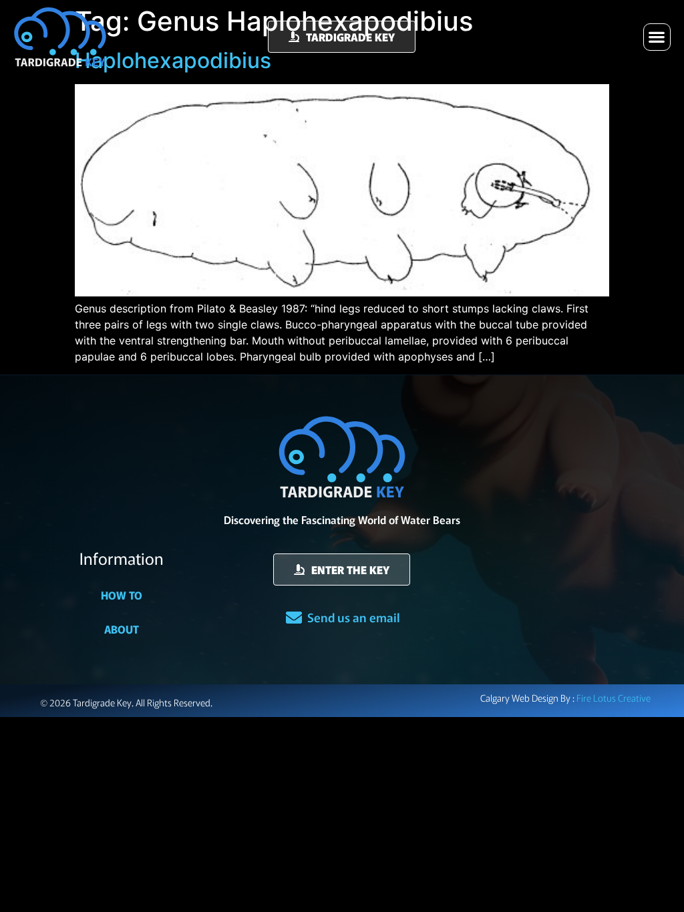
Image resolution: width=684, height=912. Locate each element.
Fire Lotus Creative (613, 697)
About (121, 629)
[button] (657, 37)
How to (121, 595)
